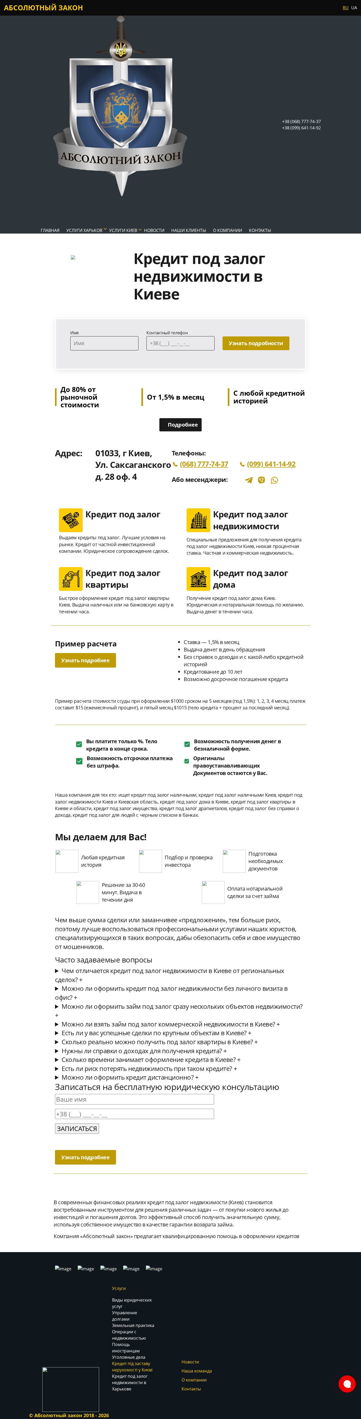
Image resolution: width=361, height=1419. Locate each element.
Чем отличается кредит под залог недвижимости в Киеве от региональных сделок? (169, 975)
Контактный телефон (167, 332)
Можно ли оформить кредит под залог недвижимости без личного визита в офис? (171, 993)
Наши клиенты (188, 230)
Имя (74, 332)
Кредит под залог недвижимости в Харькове (130, 1382)
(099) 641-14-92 (271, 464)
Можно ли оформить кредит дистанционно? (130, 1077)
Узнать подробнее (85, 660)
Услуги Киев (123, 230)
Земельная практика (133, 1325)
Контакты (260, 230)
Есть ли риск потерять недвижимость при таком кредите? (149, 1068)
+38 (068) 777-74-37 (301, 121)
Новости (190, 1362)
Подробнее (183, 424)
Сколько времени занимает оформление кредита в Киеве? (151, 1059)
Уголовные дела (128, 1357)
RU (346, 8)
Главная (50, 230)
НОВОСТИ (154, 230)
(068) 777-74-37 (204, 464)
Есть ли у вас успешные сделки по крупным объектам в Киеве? (156, 1032)
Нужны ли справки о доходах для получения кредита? (144, 1050)
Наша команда (197, 1371)
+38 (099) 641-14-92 (301, 128)
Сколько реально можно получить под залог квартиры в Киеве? (160, 1041)
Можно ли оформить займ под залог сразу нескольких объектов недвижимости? (179, 1011)
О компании (227, 230)
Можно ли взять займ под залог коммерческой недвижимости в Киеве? (171, 1024)
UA (354, 8)
